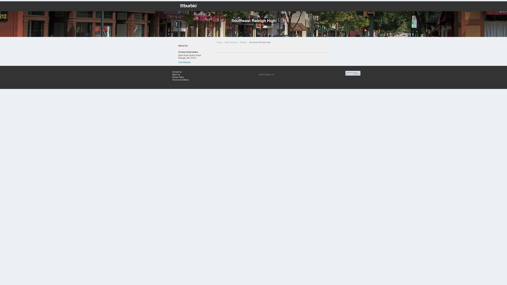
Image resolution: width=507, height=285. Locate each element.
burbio (10, 72)
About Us (176, 74)
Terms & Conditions (180, 79)
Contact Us (177, 71)
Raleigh (243, 42)
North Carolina (231, 42)
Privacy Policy (178, 77)
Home (219, 42)
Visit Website (184, 62)
